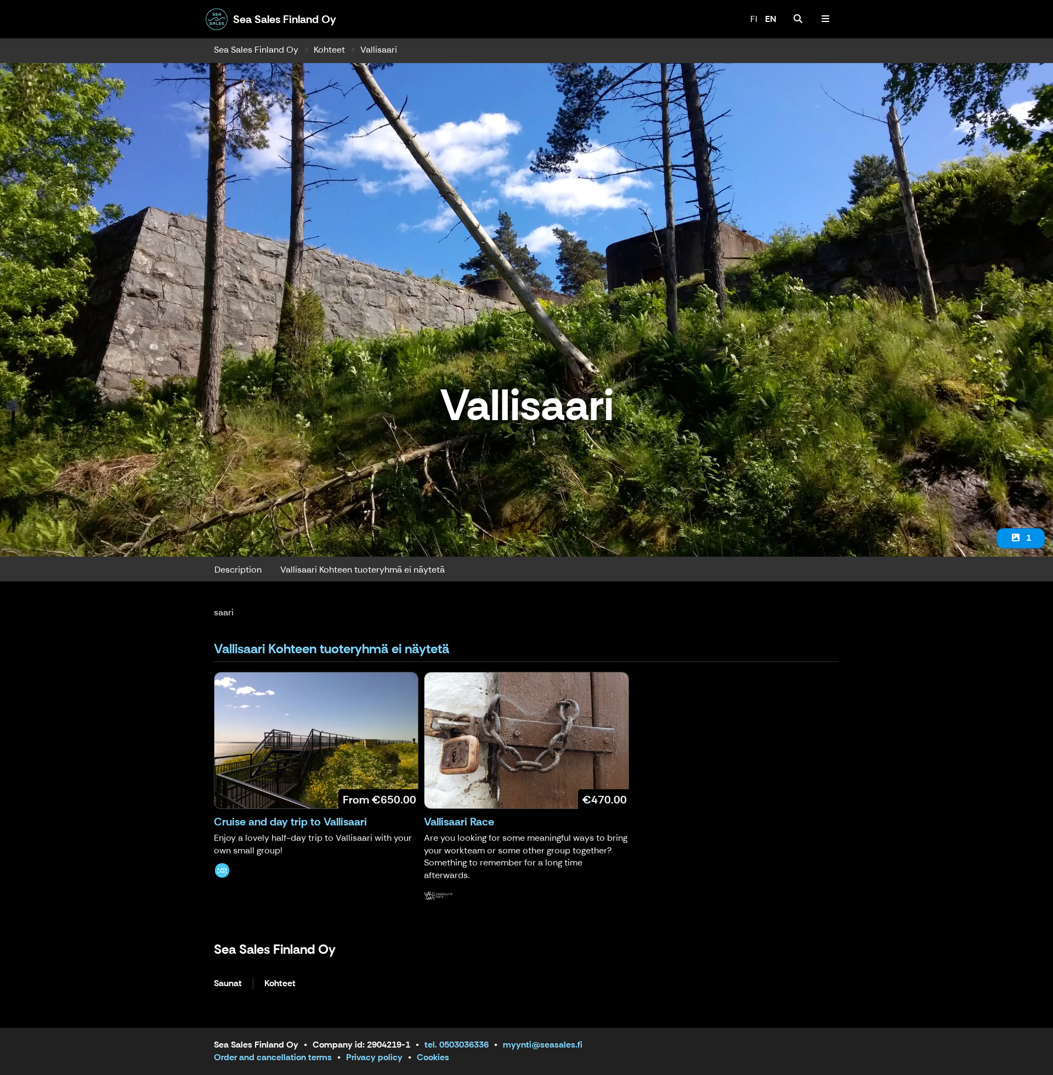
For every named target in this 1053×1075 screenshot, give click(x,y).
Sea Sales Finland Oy (256, 49)
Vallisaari (378, 49)
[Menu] (825, 19)
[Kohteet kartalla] (798, 19)
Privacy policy (374, 1057)
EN (770, 19)
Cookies (433, 1057)
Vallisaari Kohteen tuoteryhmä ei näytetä (362, 569)
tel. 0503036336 (456, 1044)
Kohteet (329, 49)
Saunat (228, 983)
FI (753, 19)
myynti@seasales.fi (542, 1044)
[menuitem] (798, 19)
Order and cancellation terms (273, 1057)
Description (238, 569)
